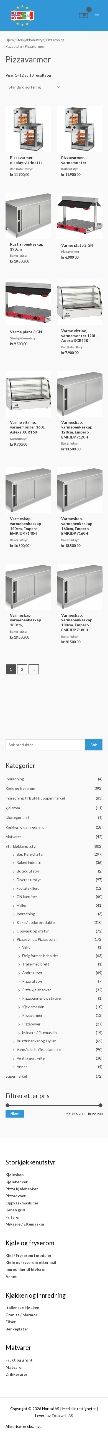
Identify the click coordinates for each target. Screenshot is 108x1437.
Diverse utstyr (29, 879)
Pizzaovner (31, 1024)
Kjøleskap (15, 1174)
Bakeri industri (29, 862)
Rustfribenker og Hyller (36, 1040)
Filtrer (15, 1113)
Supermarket (16, 1076)
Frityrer (13, 1217)
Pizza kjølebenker (36, 989)
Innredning (15, 779)
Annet (22, 1066)
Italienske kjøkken (22, 1307)
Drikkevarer (16, 1374)
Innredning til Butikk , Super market (35, 798)
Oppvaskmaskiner (22, 1203)
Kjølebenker (17, 1181)
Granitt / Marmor (21, 1314)
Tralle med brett (35, 964)
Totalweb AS (62, 1415)
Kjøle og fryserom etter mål (31, 1262)
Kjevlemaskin (33, 1006)
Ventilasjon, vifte (31, 1058)
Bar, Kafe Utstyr (30, 854)
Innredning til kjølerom (27, 1269)
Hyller (21, 905)
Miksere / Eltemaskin (39, 1032)
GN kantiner (27, 896)
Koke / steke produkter (36, 922)
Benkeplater (17, 1329)
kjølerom (13, 807)
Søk (94, 744)
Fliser (11, 1321)
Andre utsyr (32, 972)
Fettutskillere (28, 888)
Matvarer (13, 836)
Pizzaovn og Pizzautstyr (37, 939)
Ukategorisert (17, 817)
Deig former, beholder (40, 955)
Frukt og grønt (19, 1360)
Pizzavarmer (32, 1015)
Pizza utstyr (32, 981)
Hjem (10, 40)
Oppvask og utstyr (33, 931)
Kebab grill (15, 1209)
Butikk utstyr (28, 871)
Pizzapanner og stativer (42, 998)
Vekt (26, 947)
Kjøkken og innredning (25, 827)
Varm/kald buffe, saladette (39, 1049)
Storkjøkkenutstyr (21, 846)
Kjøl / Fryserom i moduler (29, 1255)
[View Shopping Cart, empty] (83, 15)
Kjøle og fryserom (20, 788)
